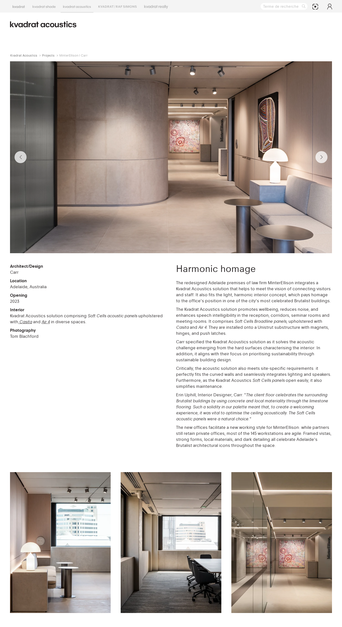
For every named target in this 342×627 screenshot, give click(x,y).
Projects (48, 55)
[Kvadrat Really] (156, 6)
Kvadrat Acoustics (23, 55)
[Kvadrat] (19, 6)
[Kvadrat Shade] (44, 6)
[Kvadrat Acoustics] (77, 6)
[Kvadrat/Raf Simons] (117, 6)
